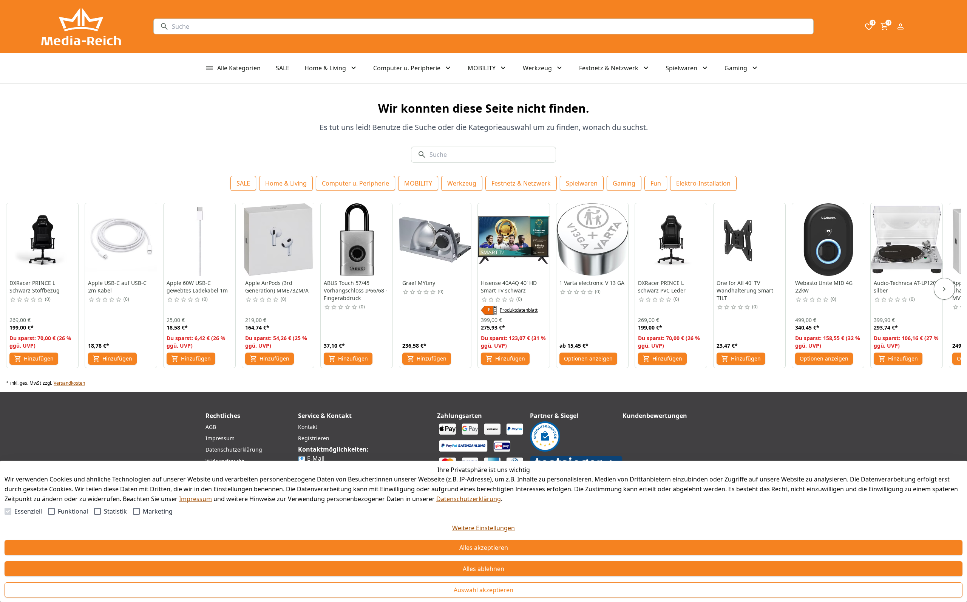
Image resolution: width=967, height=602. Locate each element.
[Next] (944, 289)
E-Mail (315, 458)
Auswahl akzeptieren (483, 590)
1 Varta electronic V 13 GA (591, 282)
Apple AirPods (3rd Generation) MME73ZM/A (277, 286)
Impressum (195, 499)
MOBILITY (418, 183)
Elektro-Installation (703, 183)
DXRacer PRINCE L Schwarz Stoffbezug (34, 286)
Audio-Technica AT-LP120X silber (906, 286)
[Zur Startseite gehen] (81, 26)
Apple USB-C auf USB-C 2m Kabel (117, 286)
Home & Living (286, 183)
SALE (243, 183)
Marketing (158, 511)
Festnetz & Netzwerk (521, 183)
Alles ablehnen (483, 569)
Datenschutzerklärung (468, 499)
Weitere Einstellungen (483, 528)
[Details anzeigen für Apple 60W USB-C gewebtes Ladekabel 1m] (200, 239)
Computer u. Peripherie (355, 183)
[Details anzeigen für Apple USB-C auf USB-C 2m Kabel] (121, 239)
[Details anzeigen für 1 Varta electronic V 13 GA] (592, 239)
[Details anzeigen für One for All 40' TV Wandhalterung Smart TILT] (750, 239)
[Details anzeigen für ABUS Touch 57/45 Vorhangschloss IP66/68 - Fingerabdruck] (357, 239)
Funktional (73, 511)
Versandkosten (69, 383)
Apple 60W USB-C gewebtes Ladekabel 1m (197, 286)
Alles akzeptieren (483, 547)
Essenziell (28, 511)
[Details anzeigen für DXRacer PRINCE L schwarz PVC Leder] (671, 239)
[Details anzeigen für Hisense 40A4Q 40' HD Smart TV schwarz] (514, 239)
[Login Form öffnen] (900, 26)
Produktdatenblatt (519, 310)
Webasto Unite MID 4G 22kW (824, 286)
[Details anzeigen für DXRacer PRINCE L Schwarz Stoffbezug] (42, 239)
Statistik (115, 511)
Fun (655, 183)
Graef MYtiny (418, 282)
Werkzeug (461, 183)
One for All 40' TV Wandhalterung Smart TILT (745, 290)
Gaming (624, 183)
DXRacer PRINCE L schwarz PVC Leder (662, 286)
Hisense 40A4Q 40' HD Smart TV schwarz (509, 286)
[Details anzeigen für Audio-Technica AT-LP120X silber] (907, 239)
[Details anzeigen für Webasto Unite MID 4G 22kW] (828, 239)
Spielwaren (582, 183)
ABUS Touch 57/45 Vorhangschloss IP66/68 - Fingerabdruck (356, 290)
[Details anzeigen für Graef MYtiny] (435, 239)
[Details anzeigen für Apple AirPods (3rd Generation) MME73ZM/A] (278, 239)
